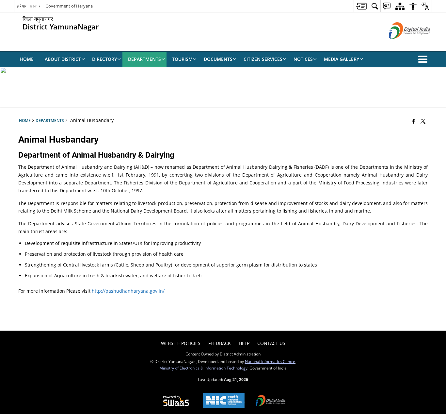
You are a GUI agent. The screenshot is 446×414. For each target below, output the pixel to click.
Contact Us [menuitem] (271, 343)
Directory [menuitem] (104, 59)
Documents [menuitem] (218, 59)
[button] (424, 59)
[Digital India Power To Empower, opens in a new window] (271, 401)
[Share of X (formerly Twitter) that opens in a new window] (423, 121)
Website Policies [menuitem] (180, 343)
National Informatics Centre (270, 361)
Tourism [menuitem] (182, 59)
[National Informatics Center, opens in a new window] (223, 401)
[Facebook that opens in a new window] (413, 121)
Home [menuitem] (27, 59)
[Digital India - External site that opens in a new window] (401, 44)
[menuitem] (361, 6)
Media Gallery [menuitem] (341, 59)
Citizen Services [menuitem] (263, 59)
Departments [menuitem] (144, 59)
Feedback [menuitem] (219, 343)
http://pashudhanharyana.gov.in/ (128, 291)
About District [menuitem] (63, 59)
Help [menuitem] (244, 343)
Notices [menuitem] (303, 59)
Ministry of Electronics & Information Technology (203, 368)
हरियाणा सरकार (28, 6)
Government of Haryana (69, 6)
